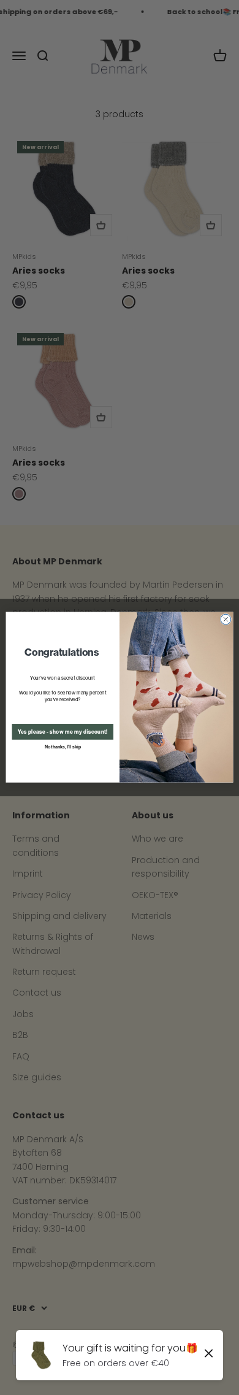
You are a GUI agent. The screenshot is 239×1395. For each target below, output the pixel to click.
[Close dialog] (226, 620)
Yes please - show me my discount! (63, 732)
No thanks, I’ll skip (63, 747)
